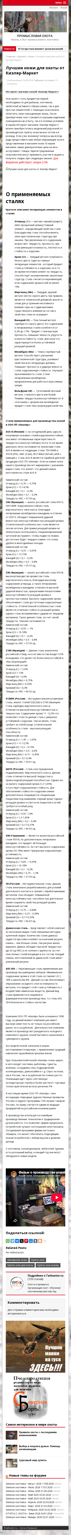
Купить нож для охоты (20, 1265)
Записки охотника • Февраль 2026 (25, 1509)
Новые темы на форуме (27, 1475)
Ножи (51, 80)
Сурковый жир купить (33, 1460)
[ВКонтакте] (17, 1241)
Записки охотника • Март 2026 (23, 1506)
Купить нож (37, 1259)
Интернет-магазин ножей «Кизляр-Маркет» (32, 91)
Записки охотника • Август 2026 (23, 1483)
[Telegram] (12, 1241)
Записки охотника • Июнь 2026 (23, 1491)
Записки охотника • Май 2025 (22, 1494)
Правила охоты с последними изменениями (38, 1434)
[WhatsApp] (8, 1241)
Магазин (54, 7)
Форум (63, 7)
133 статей (35, 1279)
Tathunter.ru (40, 80)
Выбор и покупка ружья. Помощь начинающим (39, 1448)
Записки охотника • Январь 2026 (24, 1517)
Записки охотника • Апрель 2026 (24, 1502)
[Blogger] (40, 1241)
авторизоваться (17, 1313)
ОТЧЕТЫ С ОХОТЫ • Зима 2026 (23, 1513)
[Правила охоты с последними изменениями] (11, 1437)
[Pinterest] (26, 1241)
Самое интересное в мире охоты (31, 1424)
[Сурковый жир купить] (11, 1465)
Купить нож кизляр (48, 1265)
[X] (22, 1241)
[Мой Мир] (31, 1241)
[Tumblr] (35, 1241)
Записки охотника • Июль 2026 (23, 1487)
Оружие (21, 56)
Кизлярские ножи (17, 1259)
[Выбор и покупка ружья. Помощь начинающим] (11, 1451)
